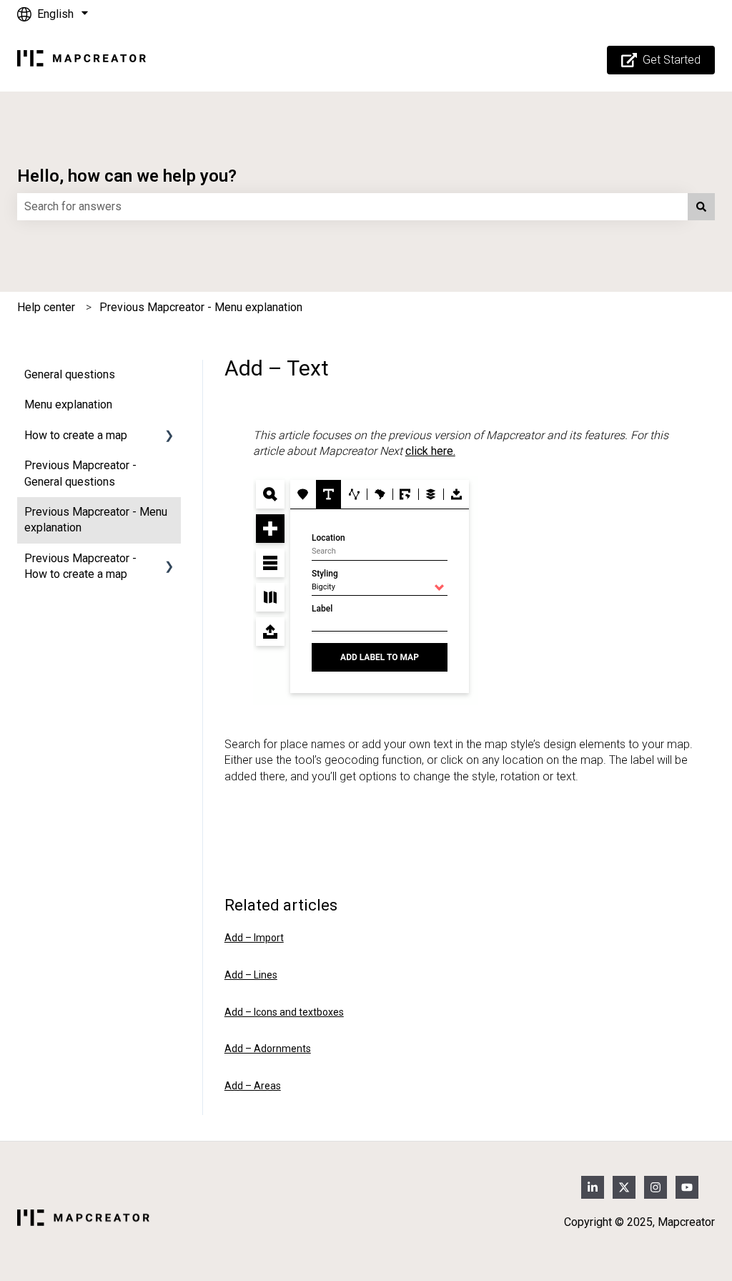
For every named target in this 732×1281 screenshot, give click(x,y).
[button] (169, 436)
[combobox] (352, 206)
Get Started (672, 60)
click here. (430, 451)
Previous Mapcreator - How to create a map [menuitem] (80, 566)
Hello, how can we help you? (127, 176)
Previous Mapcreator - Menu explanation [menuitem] (95, 519)
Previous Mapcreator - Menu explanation (200, 307)
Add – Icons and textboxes (284, 1012)
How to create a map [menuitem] (75, 435)
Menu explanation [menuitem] (68, 404)
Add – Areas (252, 1085)
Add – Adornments (267, 1048)
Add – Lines (250, 975)
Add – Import (254, 937)
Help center (46, 307)
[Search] (701, 206)
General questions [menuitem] (69, 374)
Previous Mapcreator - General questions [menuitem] (80, 473)
